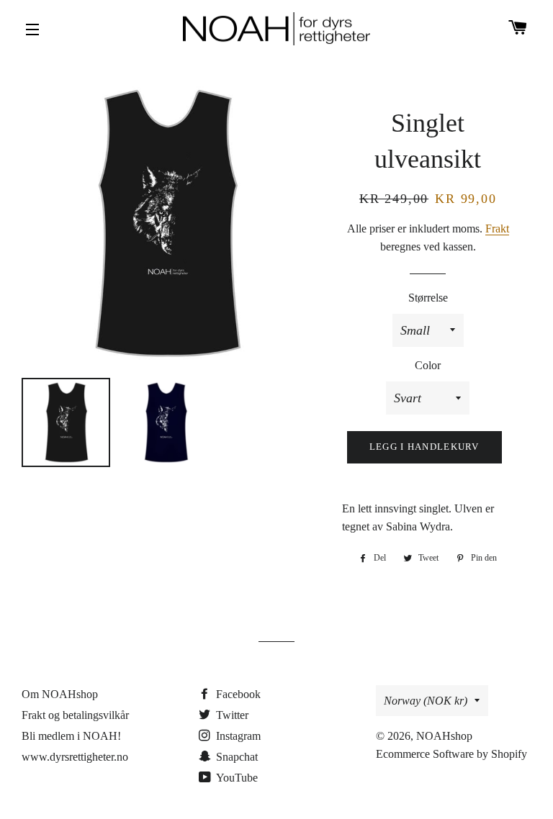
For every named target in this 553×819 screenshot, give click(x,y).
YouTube (236, 778)
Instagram (237, 736)
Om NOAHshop (60, 694)
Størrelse (428, 297)
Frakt (497, 228)
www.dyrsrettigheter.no (75, 757)
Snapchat (235, 757)
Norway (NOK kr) (425, 700)
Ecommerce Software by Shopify (451, 754)
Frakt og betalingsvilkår (75, 715)
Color (428, 365)
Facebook (237, 694)
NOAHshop (444, 736)
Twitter (230, 715)
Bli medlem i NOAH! (71, 736)
